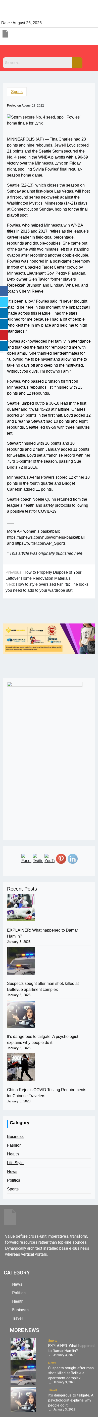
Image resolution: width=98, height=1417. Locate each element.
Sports (17, 92)
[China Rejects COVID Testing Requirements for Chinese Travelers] (21, 1067)
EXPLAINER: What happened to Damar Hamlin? (42, 933)
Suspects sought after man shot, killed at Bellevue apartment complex (43, 986)
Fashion (14, 1145)
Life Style (15, 1163)
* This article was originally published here (44, 553)
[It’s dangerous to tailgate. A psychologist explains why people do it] (21, 1014)
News (12, 1171)
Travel (52, 1390)
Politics (13, 1180)
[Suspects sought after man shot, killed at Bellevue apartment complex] (21, 961)
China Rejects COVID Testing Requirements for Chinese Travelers (46, 1093)
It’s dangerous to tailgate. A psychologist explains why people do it (42, 1039)
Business (15, 1136)
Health (13, 1154)
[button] (49, 52)
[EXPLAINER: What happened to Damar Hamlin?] (21, 907)
